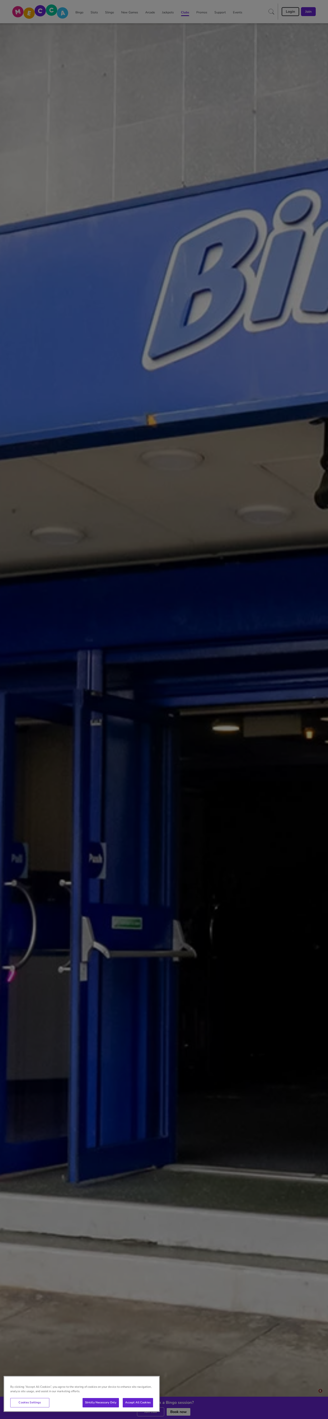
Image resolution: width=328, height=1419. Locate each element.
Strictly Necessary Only (100, 1402)
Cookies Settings (30, 1402)
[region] (82, 1394)
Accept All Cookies (138, 1402)
